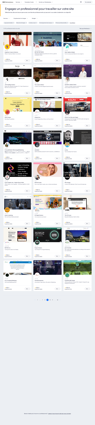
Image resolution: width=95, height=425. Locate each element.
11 (52, 300)
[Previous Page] (35, 300)
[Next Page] (60, 300)
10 (50, 300)
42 (57, 300)
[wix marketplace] (8, 2)
